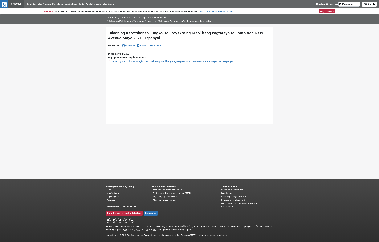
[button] (369, 4)
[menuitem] (32, 4)
